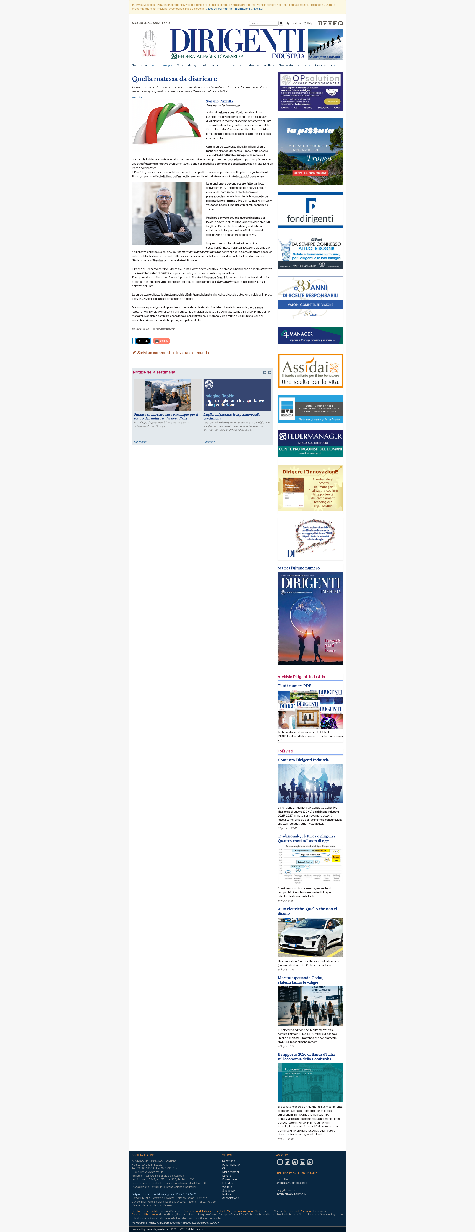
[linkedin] (335, 23)
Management (196, 65)
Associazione (324, 65)
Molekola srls (195, 1229)
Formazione (233, 65)
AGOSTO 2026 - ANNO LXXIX (151, 23)
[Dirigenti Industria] (237, 44)
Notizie (302, 65)
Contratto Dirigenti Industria (303, 760)
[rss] (340, 23)
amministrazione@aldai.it (291, 1182)
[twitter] (324, 23)
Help (309, 23)
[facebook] (319, 23)
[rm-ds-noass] (325, 44)
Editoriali (208, 441)
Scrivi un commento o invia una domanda (173, 352)
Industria (252, 65)
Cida (180, 65)
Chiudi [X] (257, 8)
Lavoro (215, 65)
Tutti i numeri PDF (294, 686)
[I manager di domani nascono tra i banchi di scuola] (237, 395)
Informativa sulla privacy (291, 1193)
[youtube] (330, 23)
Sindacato (286, 65)
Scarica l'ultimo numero (299, 568)
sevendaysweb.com (157, 1229)
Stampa (163, 340)
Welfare (269, 65)
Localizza (296, 23)
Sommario (139, 65)
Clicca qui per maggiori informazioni (228, 8)
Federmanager (161, 65)
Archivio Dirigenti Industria (301, 677)
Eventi (137, 441)
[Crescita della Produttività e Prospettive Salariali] (168, 395)
